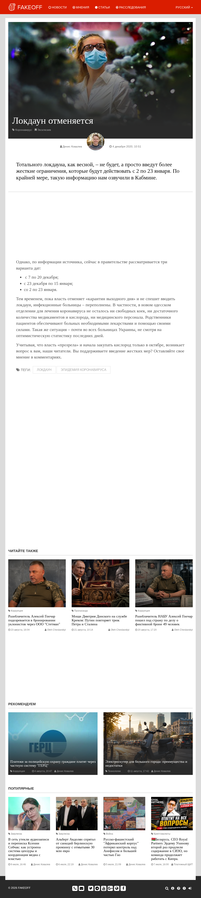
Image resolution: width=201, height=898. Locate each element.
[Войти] (190, 888)
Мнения (82, 7)
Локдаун (44, 369)
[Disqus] (100, 493)
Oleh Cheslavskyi (56, 629)
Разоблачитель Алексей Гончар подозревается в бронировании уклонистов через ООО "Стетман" (34, 620)
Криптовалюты (162, 833)
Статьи (104, 7)
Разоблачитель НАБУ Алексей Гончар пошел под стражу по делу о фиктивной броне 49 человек (164, 620)
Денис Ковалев (72, 146)
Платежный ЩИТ (183, 864)
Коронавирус (23, 129)
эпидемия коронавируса (83, 369)
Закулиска (16, 833)
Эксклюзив (44, 129)
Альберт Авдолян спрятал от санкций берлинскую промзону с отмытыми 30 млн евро (75, 845)
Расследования (132, 7)
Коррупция (17, 610)
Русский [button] (183, 7)
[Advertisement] (100, 225)
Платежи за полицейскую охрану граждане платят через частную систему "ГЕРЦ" (53, 763)
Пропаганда (81, 610)
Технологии (114, 771)
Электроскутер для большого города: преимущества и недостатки (146, 763)
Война (109, 833)
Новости (59, 7)
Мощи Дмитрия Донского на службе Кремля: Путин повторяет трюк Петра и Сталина (99, 620)
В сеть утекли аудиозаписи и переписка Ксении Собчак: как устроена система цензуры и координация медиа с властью (28, 849)
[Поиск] (167, 888)
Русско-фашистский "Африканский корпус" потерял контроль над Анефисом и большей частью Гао (121, 847)
